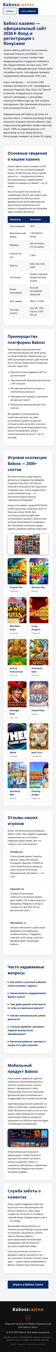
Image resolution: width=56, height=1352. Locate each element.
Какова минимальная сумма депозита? (26, 1017)
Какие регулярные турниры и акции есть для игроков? (27, 1043)
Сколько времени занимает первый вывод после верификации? (26, 1030)
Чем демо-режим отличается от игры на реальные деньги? (27, 1006)
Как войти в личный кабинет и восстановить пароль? (27, 983)
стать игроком (28, 11)
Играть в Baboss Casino (28, 1284)
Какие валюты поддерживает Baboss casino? (27, 995)
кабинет (10, 11)
